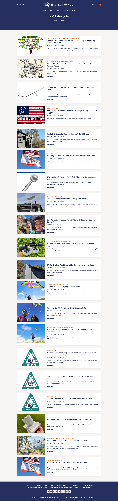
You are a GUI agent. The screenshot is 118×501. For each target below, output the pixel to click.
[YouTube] (69, 491)
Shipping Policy (87, 485)
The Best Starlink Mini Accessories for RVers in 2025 (67, 441)
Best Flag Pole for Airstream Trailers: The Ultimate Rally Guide (71, 155)
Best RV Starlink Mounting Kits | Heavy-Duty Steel (66, 199)
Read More (50, 53)
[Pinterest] (59, 491)
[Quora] (67, 491)
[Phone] (21, 5)
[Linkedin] (62, 491)
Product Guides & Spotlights (54, 131)
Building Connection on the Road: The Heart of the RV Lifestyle (71, 376)
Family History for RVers (53, 38)
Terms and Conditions (34, 487)
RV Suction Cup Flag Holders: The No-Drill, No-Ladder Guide (70, 265)
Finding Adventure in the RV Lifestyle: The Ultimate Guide (69, 399)
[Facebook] (48, 491)
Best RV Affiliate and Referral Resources (58, 487)
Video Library (49, 485)
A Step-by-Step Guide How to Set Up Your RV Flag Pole (68, 462)
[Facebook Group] (51, 491)
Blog (74, 10)
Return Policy (75, 485)
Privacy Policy (62, 485)
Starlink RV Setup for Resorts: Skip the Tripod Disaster (68, 134)
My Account (87, 487)
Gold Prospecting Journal (67, 61)
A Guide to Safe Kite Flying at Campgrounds (64, 286)
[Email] (24, 5)
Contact (67, 10)
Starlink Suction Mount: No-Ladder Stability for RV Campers (70, 243)
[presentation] (31, 45)
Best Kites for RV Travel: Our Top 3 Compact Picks (66, 308)
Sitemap (78, 487)
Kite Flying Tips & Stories (53, 284)
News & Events (75, 38)
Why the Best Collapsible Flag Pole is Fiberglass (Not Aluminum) (71, 177)
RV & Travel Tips (51, 85)
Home (44, 10)
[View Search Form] (89, 5)
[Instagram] (56, 491)
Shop (33, 485)
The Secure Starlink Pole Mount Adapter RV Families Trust (70, 419)
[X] (54, 491)
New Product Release (66, 38)
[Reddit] (64, 491)
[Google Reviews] (18, 5)
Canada (39, 485)
